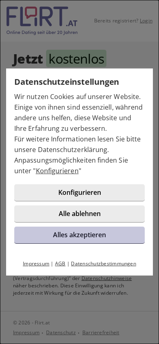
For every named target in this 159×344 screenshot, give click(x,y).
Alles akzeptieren (79, 234)
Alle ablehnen (80, 213)
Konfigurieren (57, 170)
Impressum (36, 263)
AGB (60, 263)
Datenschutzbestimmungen (103, 263)
